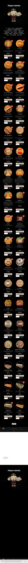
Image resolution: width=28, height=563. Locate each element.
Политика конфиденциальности (15, 428)
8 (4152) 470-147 (22, 429)
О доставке (9, 429)
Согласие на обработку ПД (15, 429)
